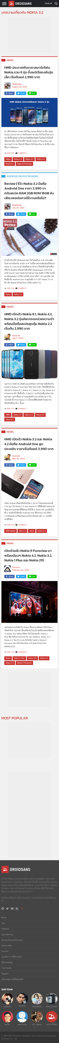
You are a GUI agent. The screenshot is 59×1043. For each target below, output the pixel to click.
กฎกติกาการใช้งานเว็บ (11, 957)
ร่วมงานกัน (6, 968)
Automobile (6, 945)
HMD (8, 415)
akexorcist (22, 1024)
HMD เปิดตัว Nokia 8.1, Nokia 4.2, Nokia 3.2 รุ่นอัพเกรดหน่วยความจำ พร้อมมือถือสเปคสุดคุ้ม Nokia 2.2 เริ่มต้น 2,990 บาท (29, 321)
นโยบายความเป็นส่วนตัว (12, 979)
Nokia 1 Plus (19, 658)
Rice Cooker (51, 1006)
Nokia (8, 159)
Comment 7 (22, 288)
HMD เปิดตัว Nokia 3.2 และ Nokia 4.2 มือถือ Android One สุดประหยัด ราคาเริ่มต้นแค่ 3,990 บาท (29, 444)
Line (33, 93)
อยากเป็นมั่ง (51, 1024)
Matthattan (17, 84)
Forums (4, 951)
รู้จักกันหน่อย (7, 962)
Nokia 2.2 (18, 159)
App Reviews (7, 934)
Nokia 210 (32, 658)
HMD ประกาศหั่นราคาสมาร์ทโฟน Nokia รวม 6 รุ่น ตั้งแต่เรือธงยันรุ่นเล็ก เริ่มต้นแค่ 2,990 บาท (28, 72)
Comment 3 (22, 153)
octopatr (7, 1006)
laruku (7, 1024)
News (10, 60)
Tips (3, 923)
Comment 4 (22, 525)
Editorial (5, 929)
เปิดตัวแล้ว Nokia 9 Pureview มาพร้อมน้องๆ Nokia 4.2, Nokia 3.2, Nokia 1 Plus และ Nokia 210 (28, 555)
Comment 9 (22, 652)
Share (10, 93)
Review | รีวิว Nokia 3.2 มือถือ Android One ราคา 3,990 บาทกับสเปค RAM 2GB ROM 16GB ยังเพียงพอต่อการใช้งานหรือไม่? (29, 190)
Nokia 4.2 (41, 159)
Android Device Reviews (23, 176)
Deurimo (16, 567)
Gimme (22, 1006)
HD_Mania (37, 1024)
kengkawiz (37, 1006)
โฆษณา (4, 974)
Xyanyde (16, 335)
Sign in (48, 3)
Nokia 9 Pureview (24, 164)
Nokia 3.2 (29, 159)
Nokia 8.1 (10, 164)
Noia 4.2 (22, 531)
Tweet (22, 93)
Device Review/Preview (11, 940)
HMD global (10, 531)
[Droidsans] (20, 3)
